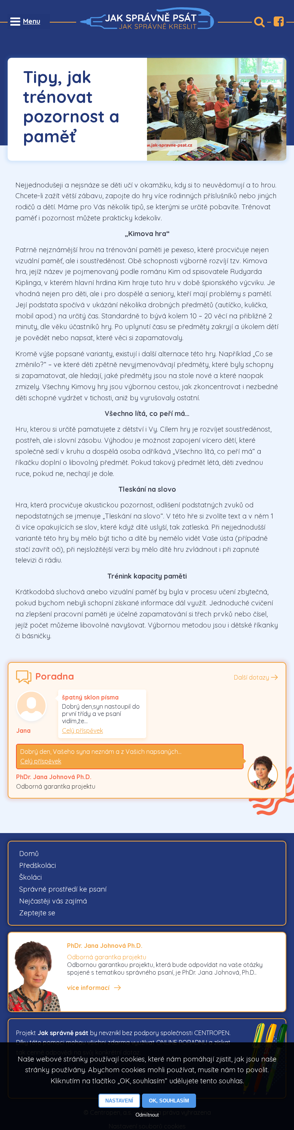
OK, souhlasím (169, 1101)
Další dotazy (251, 677)
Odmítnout (147, 1115)
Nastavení (119, 1101)
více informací (88, 987)
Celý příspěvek (82, 730)
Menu (31, 21)
